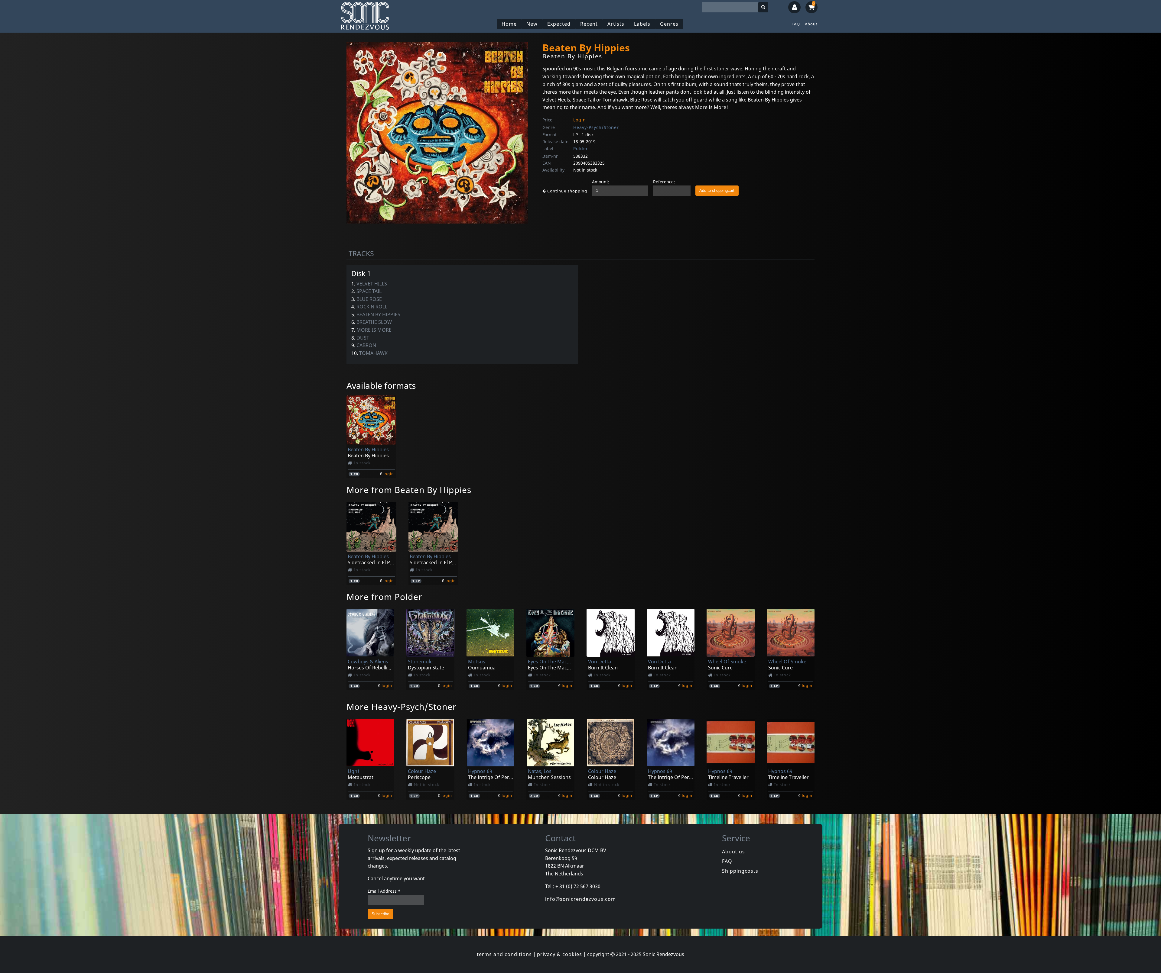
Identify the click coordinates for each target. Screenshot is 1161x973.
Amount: (600, 182)
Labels (642, 24)
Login (579, 120)
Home (509, 24)
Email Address (384, 891)
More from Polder (384, 596)
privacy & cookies (559, 954)
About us (733, 851)
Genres (669, 24)
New (532, 24)
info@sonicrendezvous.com (580, 899)
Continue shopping (566, 191)
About (811, 24)
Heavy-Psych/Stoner (596, 127)
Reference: (664, 182)
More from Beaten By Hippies (408, 489)
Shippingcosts (740, 871)
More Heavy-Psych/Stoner (401, 706)
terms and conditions (504, 954)
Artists (615, 24)
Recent (589, 24)
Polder (580, 148)
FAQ (796, 24)
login (388, 473)
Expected (559, 24)
